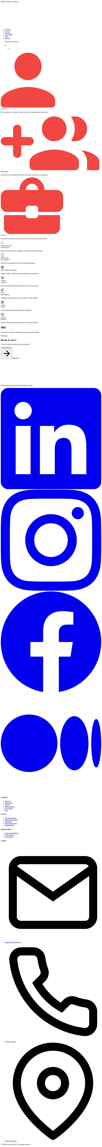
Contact (7, 38)
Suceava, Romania (11, 1141)
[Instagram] (51, 590)
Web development (10, 818)
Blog (6, 36)
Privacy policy (9, 835)
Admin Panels (9, 825)
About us (8, 801)
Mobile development (11, 820)
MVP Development (11, 823)
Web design (8, 822)
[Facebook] (51, 692)
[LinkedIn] (51, 488)
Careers (7, 805)
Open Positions (9, 806)
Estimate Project (6, 348)
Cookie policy (9, 837)
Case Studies (9, 808)
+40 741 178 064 (10, 1042)
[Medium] (51, 793)
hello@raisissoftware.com (13, 942)
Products (7, 33)
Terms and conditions (11, 833)
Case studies (9, 34)
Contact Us (15, 358)
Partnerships (8, 803)
